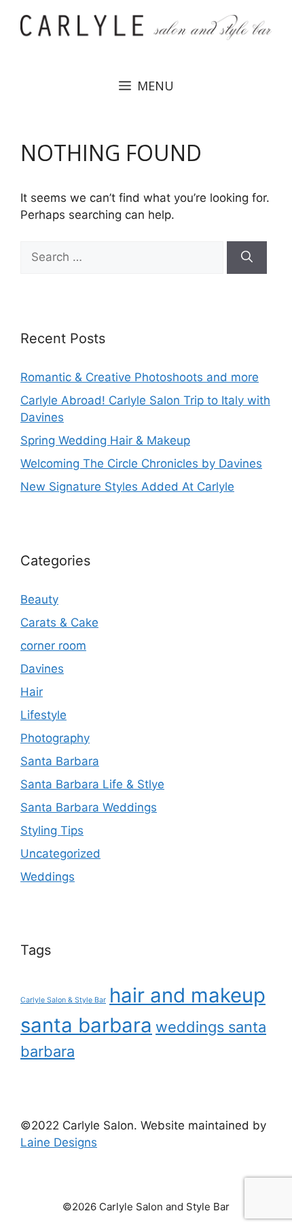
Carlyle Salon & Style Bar (63, 1000)
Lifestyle (43, 715)
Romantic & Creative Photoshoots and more (139, 377)
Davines (42, 669)
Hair (31, 692)
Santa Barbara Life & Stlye (92, 784)
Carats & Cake (59, 622)
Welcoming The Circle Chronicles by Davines (141, 463)
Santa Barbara (59, 761)
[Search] (247, 257)
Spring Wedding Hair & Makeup (105, 440)
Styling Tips (52, 830)
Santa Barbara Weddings (88, 807)
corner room (53, 645)
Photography (55, 738)
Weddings (47, 876)
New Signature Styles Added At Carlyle (127, 486)
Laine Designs (58, 1142)
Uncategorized (60, 853)
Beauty (39, 599)
